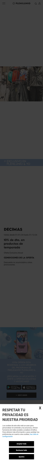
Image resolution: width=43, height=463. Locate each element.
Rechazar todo (21, 450)
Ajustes (21, 457)
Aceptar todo (21, 444)
